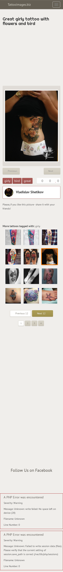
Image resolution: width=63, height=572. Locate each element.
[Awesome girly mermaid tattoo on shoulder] (13, 256)
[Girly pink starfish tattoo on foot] (49, 296)
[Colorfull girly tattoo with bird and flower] (13, 237)
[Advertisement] (31, 56)
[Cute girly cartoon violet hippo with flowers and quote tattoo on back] (31, 296)
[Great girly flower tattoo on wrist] (49, 237)
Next (51, 171)
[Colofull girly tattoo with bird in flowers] (31, 237)
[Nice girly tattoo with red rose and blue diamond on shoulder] (31, 256)
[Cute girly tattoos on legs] (31, 276)
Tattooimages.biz (19, 4)
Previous (12, 171)
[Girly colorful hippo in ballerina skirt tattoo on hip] (13, 296)
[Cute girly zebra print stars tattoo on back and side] (49, 276)
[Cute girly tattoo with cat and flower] (13, 276)
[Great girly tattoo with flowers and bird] (49, 256)
